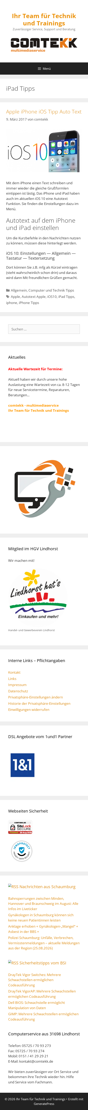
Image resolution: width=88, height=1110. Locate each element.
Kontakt (14, 672)
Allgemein (19, 290)
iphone (11, 302)
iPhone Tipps (29, 302)
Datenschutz (18, 691)
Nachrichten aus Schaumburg (47, 886)
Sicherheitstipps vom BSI (42, 963)
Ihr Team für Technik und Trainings (44, 19)
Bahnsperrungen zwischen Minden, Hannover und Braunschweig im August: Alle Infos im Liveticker (43, 903)
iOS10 (52, 296)
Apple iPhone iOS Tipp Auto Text (43, 111)
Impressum (17, 684)
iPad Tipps (66, 296)
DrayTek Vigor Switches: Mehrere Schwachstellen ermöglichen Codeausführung (34, 979)
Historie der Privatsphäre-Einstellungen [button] (39, 703)
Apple (15, 296)
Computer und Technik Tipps (51, 290)
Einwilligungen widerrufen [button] (28, 709)
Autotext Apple (34, 296)
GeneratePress (44, 1104)
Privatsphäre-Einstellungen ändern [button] (35, 697)
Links (12, 678)
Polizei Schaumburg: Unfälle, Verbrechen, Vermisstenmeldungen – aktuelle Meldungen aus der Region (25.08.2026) (44, 942)
